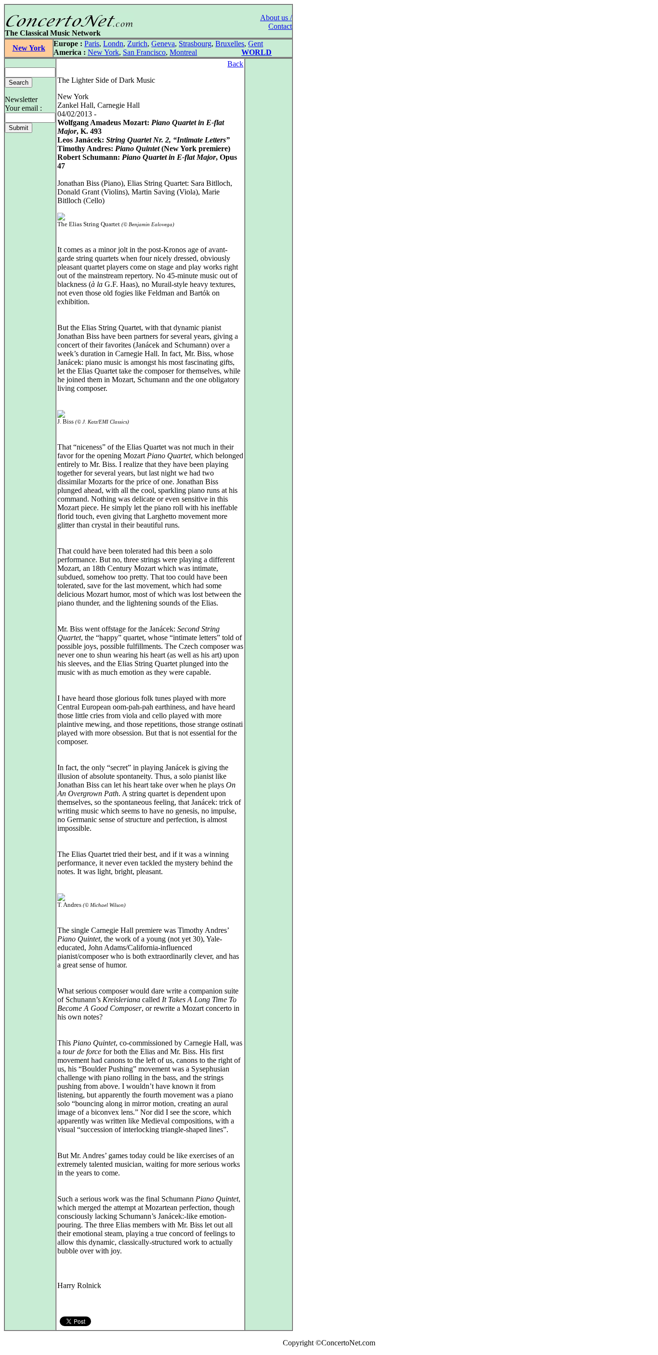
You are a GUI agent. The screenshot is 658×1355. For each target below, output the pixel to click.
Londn (113, 43)
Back (235, 64)
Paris (91, 43)
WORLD (256, 52)
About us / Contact (276, 21)
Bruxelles (229, 43)
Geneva (163, 43)
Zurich (137, 43)
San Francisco (144, 52)
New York (29, 48)
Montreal (183, 52)
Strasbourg (195, 43)
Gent (255, 43)
